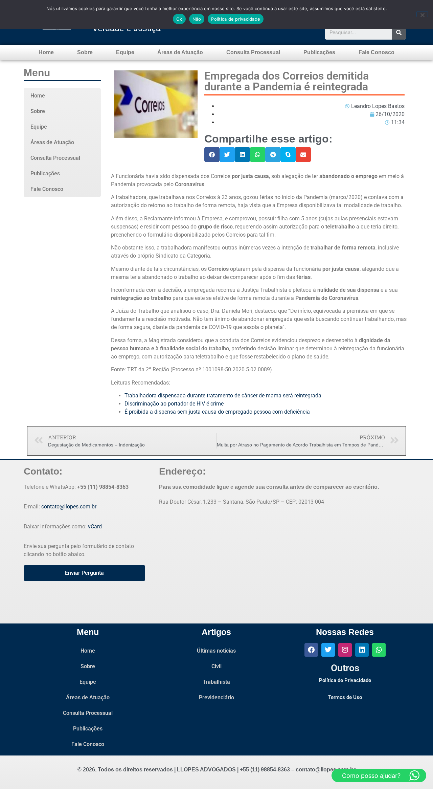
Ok (179, 19)
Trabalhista (216, 682)
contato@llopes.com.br (68, 506)
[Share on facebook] (212, 154)
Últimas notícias (216, 651)
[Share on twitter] (227, 154)
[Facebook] (311, 650)
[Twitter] (328, 650)
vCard (95, 526)
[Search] (399, 32)
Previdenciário (216, 697)
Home (46, 52)
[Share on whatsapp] (257, 154)
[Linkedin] (362, 650)
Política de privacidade (235, 19)
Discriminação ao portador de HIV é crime (174, 403)
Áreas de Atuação (180, 52)
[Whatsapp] (379, 650)
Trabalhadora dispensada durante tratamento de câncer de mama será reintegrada (222, 395)
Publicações (319, 52)
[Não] (422, 14)
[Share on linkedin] (242, 154)
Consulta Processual (253, 52)
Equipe (125, 52)
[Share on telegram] (272, 154)
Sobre (85, 52)
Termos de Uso (345, 697)
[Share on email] (303, 154)
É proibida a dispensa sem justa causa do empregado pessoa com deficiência (217, 412)
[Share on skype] (288, 154)
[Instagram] (345, 650)
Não (196, 19)
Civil (216, 666)
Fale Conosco (376, 52)
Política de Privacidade (345, 680)
